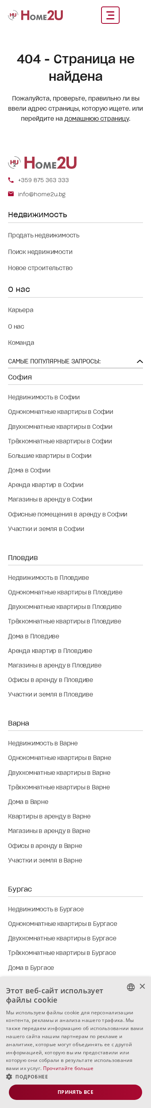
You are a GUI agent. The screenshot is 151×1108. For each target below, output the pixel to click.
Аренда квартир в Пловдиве (50, 651)
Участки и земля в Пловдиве (50, 694)
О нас (16, 326)
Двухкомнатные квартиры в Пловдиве (64, 607)
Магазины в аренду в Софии (50, 499)
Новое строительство (40, 268)
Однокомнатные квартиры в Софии (60, 412)
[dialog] (75, 1042)
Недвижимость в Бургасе (46, 909)
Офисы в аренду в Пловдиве (50, 680)
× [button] (142, 987)
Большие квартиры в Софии (49, 456)
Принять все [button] (75, 1092)
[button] (75, 1076)
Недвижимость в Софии (44, 397)
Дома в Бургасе (31, 968)
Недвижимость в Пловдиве (48, 577)
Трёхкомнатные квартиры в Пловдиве (64, 621)
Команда (21, 342)
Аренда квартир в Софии (45, 485)
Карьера (20, 310)
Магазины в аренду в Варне (49, 831)
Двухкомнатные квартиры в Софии (60, 426)
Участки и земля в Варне (45, 860)
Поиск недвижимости (40, 252)
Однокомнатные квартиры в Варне (59, 758)
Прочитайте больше (68, 1068)
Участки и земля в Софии (46, 529)
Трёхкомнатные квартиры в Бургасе (62, 953)
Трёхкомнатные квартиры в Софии (60, 441)
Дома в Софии (29, 470)
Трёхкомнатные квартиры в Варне (59, 787)
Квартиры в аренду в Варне (49, 816)
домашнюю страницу (96, 118)
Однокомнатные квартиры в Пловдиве (65, 592)
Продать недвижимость (43, 235)
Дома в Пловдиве (33, 636)
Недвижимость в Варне (43, 743)
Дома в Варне (28, 802)
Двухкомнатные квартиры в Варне (59, 772)
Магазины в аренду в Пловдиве (54, 665)
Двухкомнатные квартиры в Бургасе (62, 938)
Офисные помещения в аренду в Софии (67, 514)
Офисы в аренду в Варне (45, 846)
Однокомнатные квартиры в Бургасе (62, 924)
